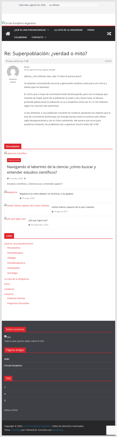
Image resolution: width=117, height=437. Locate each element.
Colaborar (20, 37)
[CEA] (7, 337)
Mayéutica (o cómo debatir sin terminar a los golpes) (46, 193)
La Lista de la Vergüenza (68, 29)
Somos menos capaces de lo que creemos (73, 207)
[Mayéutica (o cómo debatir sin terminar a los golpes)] (10, 196)
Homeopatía (13, 267)
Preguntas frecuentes (18, 303)
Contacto (37, 37)
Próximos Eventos (16, 298)
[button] (47, 30)
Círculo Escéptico (13, 365)
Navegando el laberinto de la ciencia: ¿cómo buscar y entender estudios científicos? (51, 169)
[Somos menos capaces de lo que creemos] (26, 209)
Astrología (12, 272)
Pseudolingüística (16, 262)
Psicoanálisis (13, 247)
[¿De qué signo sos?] (15, 222)
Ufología (11, 257)
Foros (90, 29)
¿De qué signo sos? (38, 220)
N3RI (6, 359)
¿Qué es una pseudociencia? (30, 29)
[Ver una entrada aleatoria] (109, 33)
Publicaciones (14, 160)
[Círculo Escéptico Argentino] (8, 33)
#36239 (108, 61)
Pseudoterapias (15, 252)
